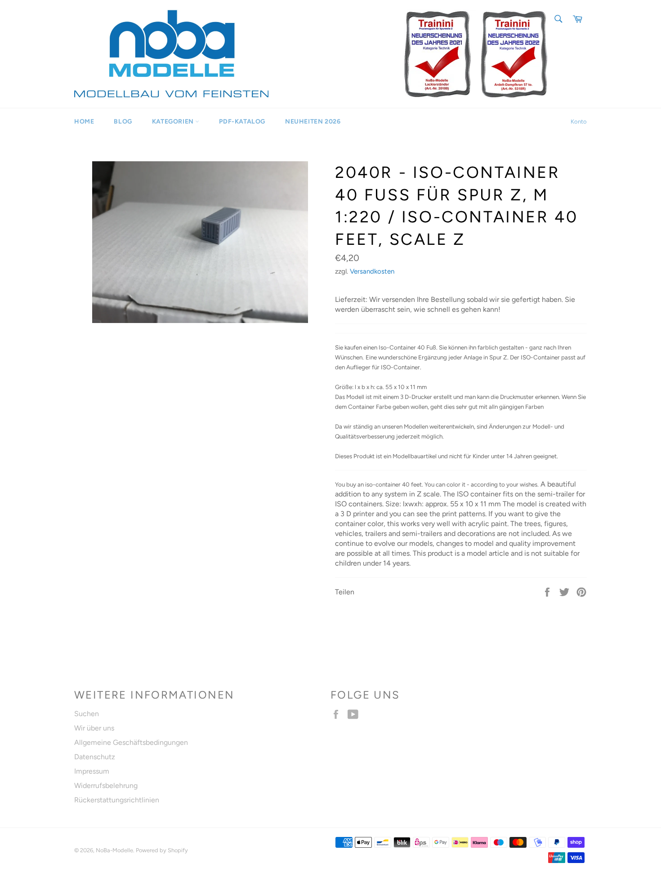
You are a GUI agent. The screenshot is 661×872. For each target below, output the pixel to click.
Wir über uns (94, 728)
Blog (123, 121)
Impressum (91, 771)
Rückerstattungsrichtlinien (116, 800)
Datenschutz (94, 756)
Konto (579, 121)
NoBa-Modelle (114, 850)
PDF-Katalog (242, 121)
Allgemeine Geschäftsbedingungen (131, 742)
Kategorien (174, 121)
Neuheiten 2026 (312, 121)
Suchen (86, 713)
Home (84, 121)
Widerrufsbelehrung (106, 785)
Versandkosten (372, 271)
